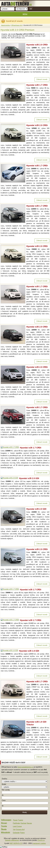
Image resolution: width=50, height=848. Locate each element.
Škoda (3, 829)
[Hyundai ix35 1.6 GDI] (10, 650)
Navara (29, 823)
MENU (25, 14)
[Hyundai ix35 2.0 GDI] (10, 478)
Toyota (4, 826)
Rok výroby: (6, 790)
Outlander (16, 833)
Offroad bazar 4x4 (16, 25)
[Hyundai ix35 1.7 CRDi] (13, 101)
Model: (4, 784)
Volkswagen (6, 820)
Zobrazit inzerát (41, 79)
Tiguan (15, 820)
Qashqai (23, 823)
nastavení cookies (39, 843)
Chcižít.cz (41, 840)
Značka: (4, 779)
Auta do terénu (5, 25)
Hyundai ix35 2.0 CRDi (37, 45)
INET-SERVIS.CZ (16, 843)
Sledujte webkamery (12, 840)
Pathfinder (16, 823)
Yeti (14, 829)
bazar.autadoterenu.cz (25, 767)
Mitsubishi (5, 832)
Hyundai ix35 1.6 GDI (29, 651)
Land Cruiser (17, 826)
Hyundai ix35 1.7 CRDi (37, 85)
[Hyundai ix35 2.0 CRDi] (13, 61)
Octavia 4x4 (20, 829)
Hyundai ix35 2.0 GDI (29, 478)
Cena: (4, 800)
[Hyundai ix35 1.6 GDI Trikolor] (13, 738)
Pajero (22, 833)
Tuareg (20, 820)
